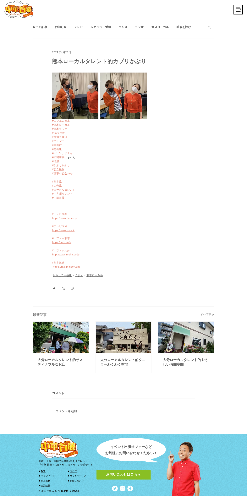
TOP (43, 471)
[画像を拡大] (75, 96)
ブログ (73, 471)
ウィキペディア (78, 476)
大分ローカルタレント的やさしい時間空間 (185, 362)
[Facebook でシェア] (54, 288)
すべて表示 (207, 314)
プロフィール (48, 476)
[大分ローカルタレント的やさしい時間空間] (186, 337)
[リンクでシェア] (73, 288)
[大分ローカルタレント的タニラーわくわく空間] (123, 337)
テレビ (78, 27)
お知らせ (61, 27)
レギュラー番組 (101, 27)
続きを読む (184, 27)
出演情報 (45, 485)
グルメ (123, 27)
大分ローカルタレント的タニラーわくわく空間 (122, 362)
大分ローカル (160, 27)
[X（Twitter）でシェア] (63, 288)
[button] (238, 9)
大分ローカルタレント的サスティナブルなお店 (60, 362)
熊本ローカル (94, 275)
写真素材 (45, 481)
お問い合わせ (77, 481)
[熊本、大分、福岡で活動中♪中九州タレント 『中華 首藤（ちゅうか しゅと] (115, 488)
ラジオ (139, 27)
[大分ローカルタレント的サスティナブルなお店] (61, 337)
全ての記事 (40, 27)
